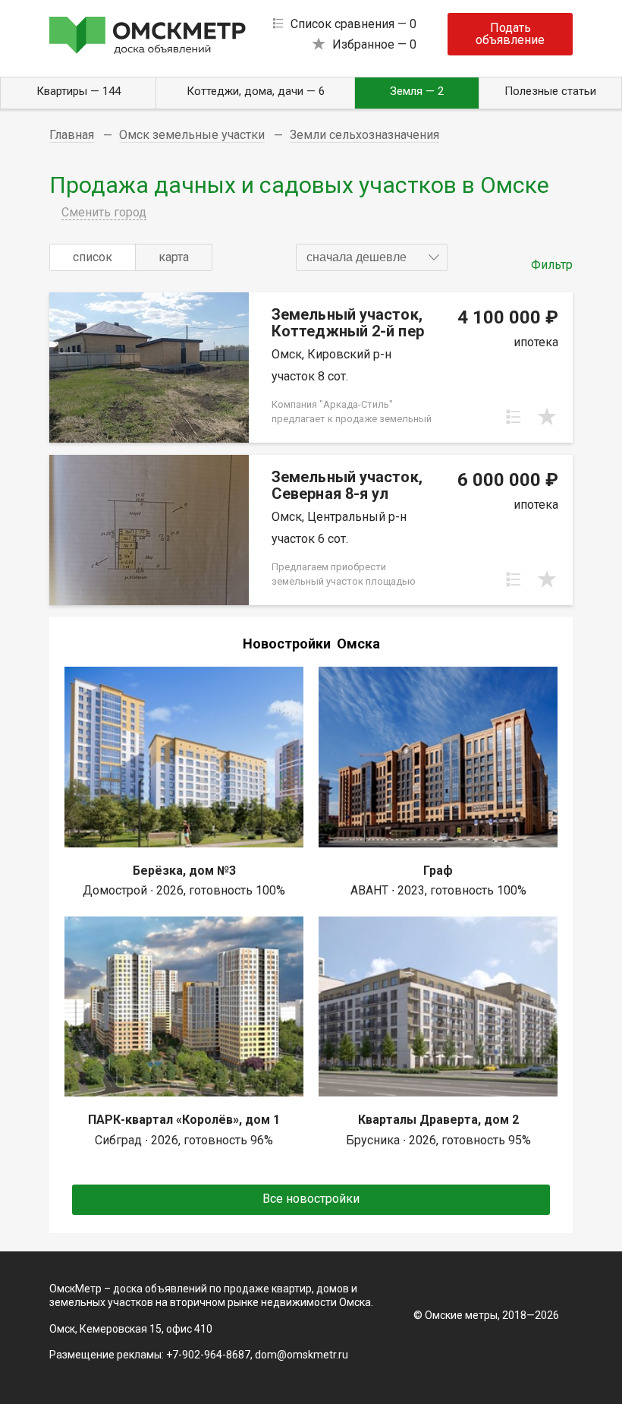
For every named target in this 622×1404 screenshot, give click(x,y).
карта (174, 257)
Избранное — (374, 44)
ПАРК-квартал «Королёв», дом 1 (184, 1119)
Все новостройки (311, 1198)
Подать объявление (510, 34)
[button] (372, 257)
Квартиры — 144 (78, 91)
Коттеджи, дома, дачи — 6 (256, 91)
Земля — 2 (417, 91)
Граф (438, 870)
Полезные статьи (550, 91)
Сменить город (103, 212)
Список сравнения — (353, 24)
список (92, 257)
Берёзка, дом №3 (184, 870)
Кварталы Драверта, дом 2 (438, 1119)
